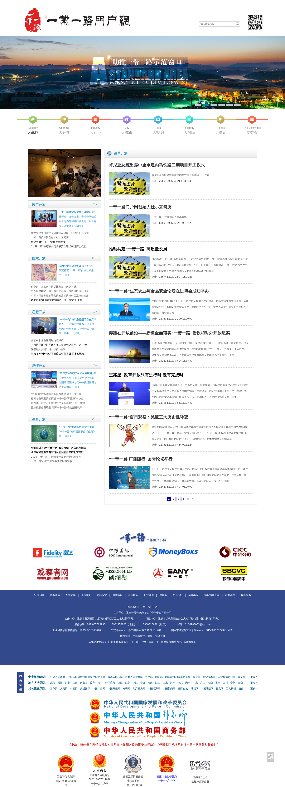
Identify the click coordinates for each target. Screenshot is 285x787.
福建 (150, 682)
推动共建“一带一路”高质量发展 (48, 242)
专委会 (252, 132)
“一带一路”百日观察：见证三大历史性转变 (148, 417)
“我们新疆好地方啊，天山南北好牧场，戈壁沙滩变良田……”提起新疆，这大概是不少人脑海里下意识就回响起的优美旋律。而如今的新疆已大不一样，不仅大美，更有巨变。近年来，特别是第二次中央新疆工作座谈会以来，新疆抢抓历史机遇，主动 (200, 349)
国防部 (159, 676)
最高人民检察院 (134, 676)
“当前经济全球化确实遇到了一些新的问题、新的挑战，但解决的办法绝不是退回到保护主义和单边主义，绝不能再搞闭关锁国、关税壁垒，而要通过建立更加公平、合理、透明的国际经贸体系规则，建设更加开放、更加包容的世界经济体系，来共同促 (200, 391)
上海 (120, 682)
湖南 (187, 682)
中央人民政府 (57, 676)
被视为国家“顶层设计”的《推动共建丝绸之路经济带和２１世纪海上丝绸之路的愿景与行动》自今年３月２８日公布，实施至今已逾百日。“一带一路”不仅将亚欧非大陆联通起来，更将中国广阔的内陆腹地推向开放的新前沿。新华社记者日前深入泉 (200, 433)
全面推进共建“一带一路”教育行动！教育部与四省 (58, 447)
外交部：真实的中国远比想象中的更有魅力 (55, 286)
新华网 (54, 688)
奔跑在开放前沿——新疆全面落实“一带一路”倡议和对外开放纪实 (169, 333)
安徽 (142, 682)
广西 (202, 682)
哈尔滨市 (110, 682)
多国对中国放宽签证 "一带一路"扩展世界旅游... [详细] (77, 270)
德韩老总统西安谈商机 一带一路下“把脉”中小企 (57, 398)
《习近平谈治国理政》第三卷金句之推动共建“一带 (59, 344)
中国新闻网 (169, 688)
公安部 (241, 676)
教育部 (196, 676)
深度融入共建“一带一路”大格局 (48, 349)
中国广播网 (99, 688)
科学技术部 (209, 676)
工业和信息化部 (226, 676)
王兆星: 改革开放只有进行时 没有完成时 (146, 375)
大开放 (64, 132)
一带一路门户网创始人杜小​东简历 (50, 237)
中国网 (74, 688)
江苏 (127, 682)
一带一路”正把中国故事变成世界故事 (51, 461)
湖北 (180, 682)
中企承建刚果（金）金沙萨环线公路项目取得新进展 (60, 291)
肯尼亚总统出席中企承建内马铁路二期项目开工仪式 (60, 233)
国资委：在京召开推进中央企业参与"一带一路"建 (58, 403)
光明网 (126, 688)
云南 (240, 682)
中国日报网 (114, 688)
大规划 (158, 132)
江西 (157, 682)
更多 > (253, 676)
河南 (172, 682)
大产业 (95, 132)
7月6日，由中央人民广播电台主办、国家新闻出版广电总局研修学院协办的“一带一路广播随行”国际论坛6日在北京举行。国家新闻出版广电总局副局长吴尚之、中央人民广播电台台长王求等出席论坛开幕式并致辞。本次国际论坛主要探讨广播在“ (200, 475)
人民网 (64, 688)
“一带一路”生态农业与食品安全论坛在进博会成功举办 (159, 291)
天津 (60, 682)
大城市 (126, 132)
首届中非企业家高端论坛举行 (47, 340)
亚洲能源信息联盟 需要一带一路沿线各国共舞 (56, 407)
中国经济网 (154, 688)
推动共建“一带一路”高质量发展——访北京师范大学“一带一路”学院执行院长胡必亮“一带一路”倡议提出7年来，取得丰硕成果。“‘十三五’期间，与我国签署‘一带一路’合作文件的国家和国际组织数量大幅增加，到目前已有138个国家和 (200, 265)
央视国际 (85, 688)
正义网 (219, 688)
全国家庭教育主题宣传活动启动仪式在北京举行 (57, 452)
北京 (52, 682)
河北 (67, 682)
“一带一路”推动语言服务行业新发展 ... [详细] (77, 431)
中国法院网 (207, 688)
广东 (195, 682)
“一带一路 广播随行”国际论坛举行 (141, 459)
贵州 (232, 682)
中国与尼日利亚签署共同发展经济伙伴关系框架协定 (60, 295)
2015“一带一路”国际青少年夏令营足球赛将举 (56, 456)
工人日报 (231, 688)
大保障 (189, 132)
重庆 (217, 682)
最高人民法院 (115, 676)
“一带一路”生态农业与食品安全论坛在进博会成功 (58, 246)
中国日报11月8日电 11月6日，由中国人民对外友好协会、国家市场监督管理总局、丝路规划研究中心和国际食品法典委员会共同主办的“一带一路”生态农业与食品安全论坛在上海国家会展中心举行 (200, 307)
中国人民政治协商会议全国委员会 (86, 676)
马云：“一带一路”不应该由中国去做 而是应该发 (57, 353)
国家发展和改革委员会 (177, 676)
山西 (75, 682)
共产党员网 (139, 688)
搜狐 (240, 688)
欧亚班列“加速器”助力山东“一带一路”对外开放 (56, 300)
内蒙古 (84, 682)
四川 (225, 682)
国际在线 (183, 688)
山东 (165, 682)
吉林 (100, 682)
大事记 (220, 132)
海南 (210, 682)
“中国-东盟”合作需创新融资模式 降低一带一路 (56, 394)
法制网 (194, 688)
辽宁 (92, 682)
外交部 (149, 676)
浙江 (135, 682)
